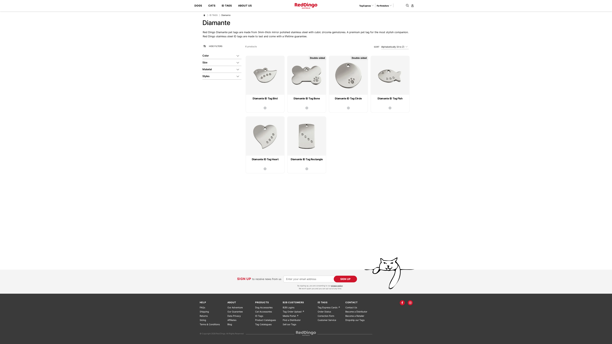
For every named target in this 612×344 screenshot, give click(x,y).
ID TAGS (214, 15)
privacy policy (337, 286)
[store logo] (306, 6)
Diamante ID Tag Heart (265, 159)
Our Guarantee (235, 311)
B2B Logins (288, 307)
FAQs (202, 307)
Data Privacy (234, 316)
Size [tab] (204, 62)
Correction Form (326, 316)
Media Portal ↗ (291, 316)
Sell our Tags (289, 324)
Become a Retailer (354, 316)
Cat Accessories (263, 311)
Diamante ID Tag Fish (390, 98)
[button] (367, 6)
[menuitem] (199, 5)
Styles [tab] (205, 76)
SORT (376, 47)
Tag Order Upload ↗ (293, 311)
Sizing (203, 320)
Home (204, 15)
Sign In (412, 5)
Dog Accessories (264, 307)
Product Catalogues (265, 320)
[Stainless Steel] (265, 108)
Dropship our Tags (354, 320)
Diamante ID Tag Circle (348, 98)
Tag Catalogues (263, 324)
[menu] (224, 5)
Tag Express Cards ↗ (329, 307)
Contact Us (351, 307)
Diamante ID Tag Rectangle (307, 159)
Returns (204, 316)
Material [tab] (207, 69)
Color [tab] (205, 55)
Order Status (324, 311)
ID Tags (259, 316)
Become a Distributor (356, 311)
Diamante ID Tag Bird (265, 98)
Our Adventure (235, 307)
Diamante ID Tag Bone (307, 98)
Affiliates (231, 320)
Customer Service (327, 320)
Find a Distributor (292, 320)
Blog (229, 324)
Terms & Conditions (210, 324)
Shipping (204, 311)
